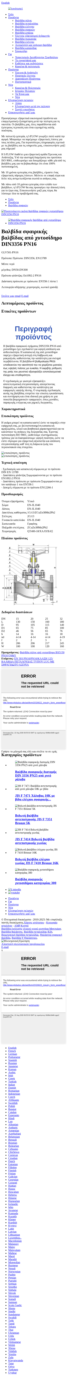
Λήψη (18, 103)
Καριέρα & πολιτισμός (27, 66)
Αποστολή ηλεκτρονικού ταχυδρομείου (23, 944)
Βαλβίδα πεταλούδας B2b (38, 931)
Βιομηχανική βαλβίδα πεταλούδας (20, 934)
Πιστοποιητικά (23, 81)
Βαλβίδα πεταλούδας (26, 23)
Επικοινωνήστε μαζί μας (21, 112)
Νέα (10, 84)
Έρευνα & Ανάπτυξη (26, 72)
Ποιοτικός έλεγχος (25, 75)
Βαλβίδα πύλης (23, 20)
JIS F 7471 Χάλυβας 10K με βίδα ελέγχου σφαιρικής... (35, 797)
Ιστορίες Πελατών (25, 91)
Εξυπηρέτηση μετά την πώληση (32, 106)
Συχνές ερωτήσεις (25, 109)
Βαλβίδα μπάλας (24, 32)
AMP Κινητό (21, 925)
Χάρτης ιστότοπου (34, 922)
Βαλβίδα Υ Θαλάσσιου (24, 937)
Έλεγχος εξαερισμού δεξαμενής (32, 35)
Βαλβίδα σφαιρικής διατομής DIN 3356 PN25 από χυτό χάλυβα (36, 775)
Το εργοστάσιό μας (25, 60)
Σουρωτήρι (21, 51)
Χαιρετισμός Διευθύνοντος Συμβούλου (36, 57)
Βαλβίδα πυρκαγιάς (25, 38)
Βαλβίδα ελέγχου (24, 26)
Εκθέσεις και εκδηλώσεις (29, 63)
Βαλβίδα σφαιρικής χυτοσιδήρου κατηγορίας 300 (35, 881)
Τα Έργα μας (22, 94)
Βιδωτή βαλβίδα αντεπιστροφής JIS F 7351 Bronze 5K (33, 819)
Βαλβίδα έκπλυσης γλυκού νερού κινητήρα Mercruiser (31, 928)
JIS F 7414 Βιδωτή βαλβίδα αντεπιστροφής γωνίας (34, 841)
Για (10, 54)
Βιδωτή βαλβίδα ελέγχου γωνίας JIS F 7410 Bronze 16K (37, 861)
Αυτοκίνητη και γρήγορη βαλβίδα (33, 45)
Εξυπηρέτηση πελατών (20, 100)
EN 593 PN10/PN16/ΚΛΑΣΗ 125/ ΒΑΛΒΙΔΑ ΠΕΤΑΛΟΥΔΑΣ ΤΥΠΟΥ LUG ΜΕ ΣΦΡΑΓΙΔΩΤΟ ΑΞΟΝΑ (27, 661)
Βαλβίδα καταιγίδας (26, 48)
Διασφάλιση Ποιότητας (27, 78)
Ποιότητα (13, 69)
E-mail (25, 295)
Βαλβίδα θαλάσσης (12, 931)
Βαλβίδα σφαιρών (25, 29)
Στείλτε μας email (11, 295)
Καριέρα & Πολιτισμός (28, 87)
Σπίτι (11, 14)
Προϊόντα (13, 17)
